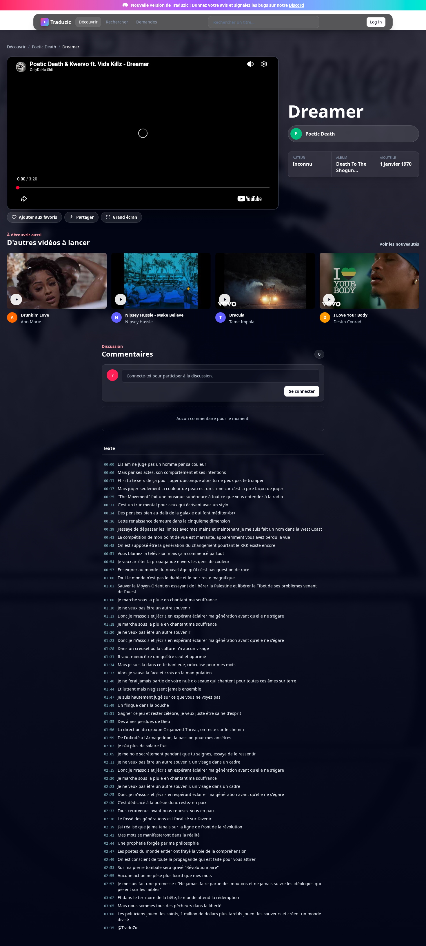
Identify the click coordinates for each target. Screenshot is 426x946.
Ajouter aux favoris (38, 217)
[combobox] (257, 22)
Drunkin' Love (35, 315)
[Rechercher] (313, 22)
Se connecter (302, 391)
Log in (376, 22)
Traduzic (60, 22)
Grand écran (125, 217)
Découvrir (88, 22)
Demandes (146, 22)
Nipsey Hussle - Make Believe (154, 315)
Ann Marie (31, 321)
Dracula (236, 315)
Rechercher (117, 22)
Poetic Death (44, 47)
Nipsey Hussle (139, 321)
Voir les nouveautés (399, 244)
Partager (85, 217)
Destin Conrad (347, 321)
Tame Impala (241, 321)
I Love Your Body (350, 315)
